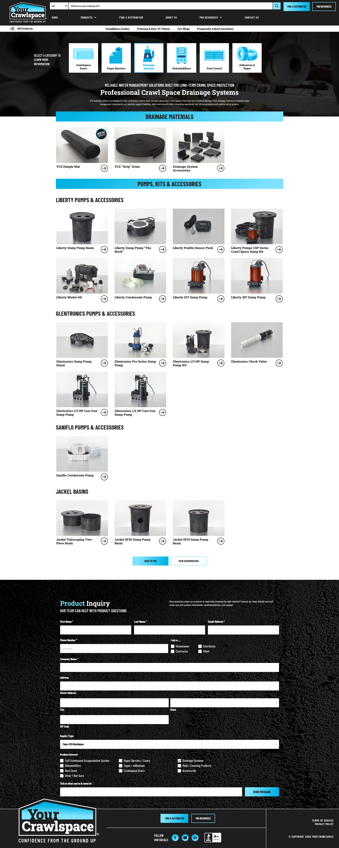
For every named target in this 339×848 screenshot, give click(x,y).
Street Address (68, 692)
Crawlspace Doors (134, 771)
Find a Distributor (131, 17)
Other (206, 651)
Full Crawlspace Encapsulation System (87, 760)
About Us (171, 17)
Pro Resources (209, 17)
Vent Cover (71, 771)
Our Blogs (183, 28)
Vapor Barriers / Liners (137, 760)
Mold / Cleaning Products (196, 766)
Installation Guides (117, 28)
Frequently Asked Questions (215, 28)
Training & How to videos (153, 28)
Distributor (209, 646)
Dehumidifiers (73, 766)
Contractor (182, 651)
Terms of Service (323, 820)
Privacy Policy (324, 824)
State (173, 709)
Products (87, 17)
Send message (262, 792)
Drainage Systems (192, 760)
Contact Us (252, 17)
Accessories (189, 771)
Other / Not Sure (74, 776)
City (62, 709)
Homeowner (182, 646)
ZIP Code (64, 726)
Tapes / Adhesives (134, 766)
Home (55, 17)
